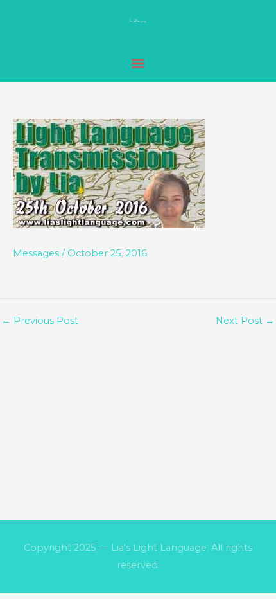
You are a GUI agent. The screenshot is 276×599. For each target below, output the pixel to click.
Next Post (245, 321)
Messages (36, 253)
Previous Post (39, 321)
